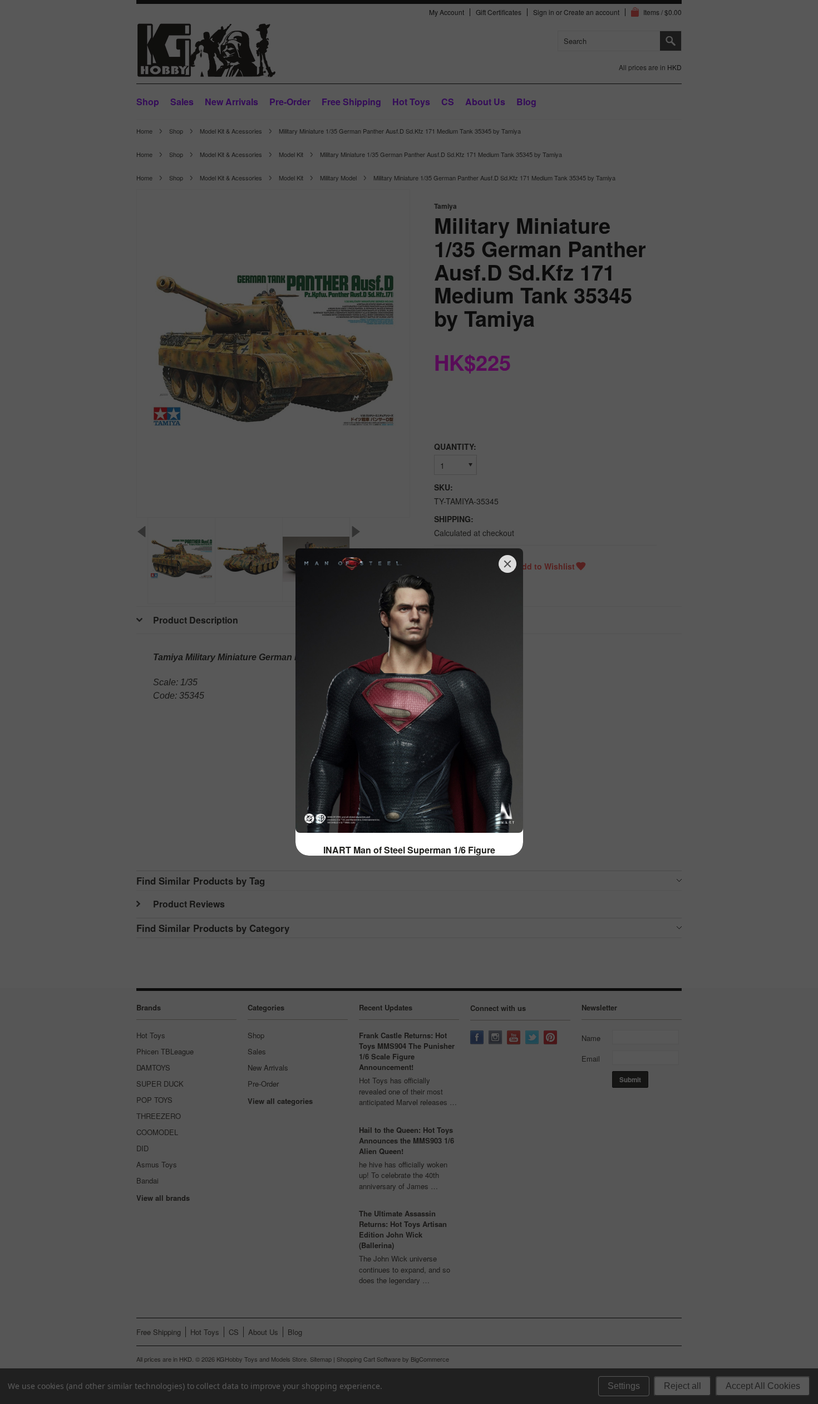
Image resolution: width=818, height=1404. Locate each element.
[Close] (507, 564)
